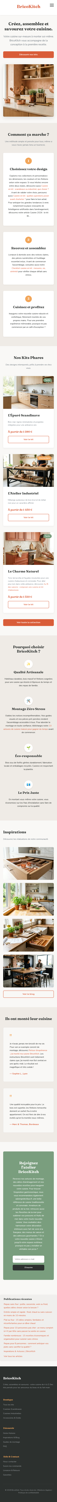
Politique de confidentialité (28, 1493)
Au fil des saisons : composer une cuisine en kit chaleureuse (28, 587)
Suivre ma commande (12, 1466)
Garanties (7, 1474)
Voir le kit (28, 439)
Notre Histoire (9, 1433)
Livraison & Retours (11, 1470)
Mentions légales (44, 1490)
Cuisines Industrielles (12, 1413)
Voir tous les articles (13, 1356)
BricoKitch (28, 6)
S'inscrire (28, 1267)
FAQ (5, 1446)
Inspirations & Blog (11, 1437)
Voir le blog (28, 994)
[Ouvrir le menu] (52, 5)
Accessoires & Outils (12, 1418)
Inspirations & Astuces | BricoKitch (19, 1351)
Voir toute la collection (28, 622)
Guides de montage (11, 1442)
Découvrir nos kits (28, 54)
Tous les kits (8, 1404)
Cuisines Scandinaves (12, 1409)
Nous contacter (9, 1461)
